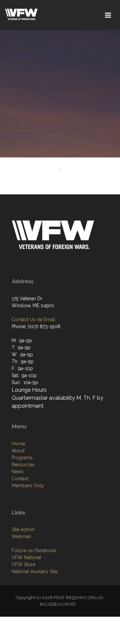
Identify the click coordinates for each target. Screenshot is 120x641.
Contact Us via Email (33, 319)
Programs (22, 457)
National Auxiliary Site (34, 571)
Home (18, 443)
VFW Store (23, 564)
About (18, 450)
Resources (23, 464)
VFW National (26, 557)
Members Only (28, 485)
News (18, 471)
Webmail (21, 536)
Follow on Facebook (34, 550)
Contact (20, 478)
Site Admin (23, 529)
